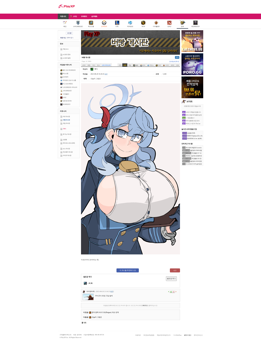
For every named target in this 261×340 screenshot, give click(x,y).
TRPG (64, 129)
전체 (177, 57)
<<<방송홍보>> (190, 118)
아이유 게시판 (67, 155)
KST (106, 74)
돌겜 (136, 65)
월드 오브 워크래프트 (69, 70)
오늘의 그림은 (97, 317)
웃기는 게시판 (67, 134)
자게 (120, 65)
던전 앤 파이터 (67, 101)
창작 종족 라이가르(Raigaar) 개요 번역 (105, 312)
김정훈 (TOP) (191, 133)
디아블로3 (156, 26)
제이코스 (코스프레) (69, 143)
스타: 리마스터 (106, 65)
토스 (98, 65)
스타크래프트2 (78, 26)
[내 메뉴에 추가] (174, 61)
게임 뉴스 (66, 49)
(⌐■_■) (90, 283)
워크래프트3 (195, 26)
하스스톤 (91, 26)
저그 (93, 65)
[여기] (144, 305)
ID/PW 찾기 (70, 38)
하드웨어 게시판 (68, 152)
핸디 (96, 69)
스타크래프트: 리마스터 (70, 87)
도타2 (169, 26)
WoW (143, 26)
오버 (143, 65)
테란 (89, 65)
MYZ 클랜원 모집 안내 (192, 120)
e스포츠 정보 (66, 54)
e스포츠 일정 (66, 58)
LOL (117, 26)
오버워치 (104, 26)
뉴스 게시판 (66, 148)
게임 (129, 65)
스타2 (84, 65)
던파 (182, 26)
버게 (124, 65)
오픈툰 (65, 139)
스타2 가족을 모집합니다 (193, 112)
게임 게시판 (66, 123)
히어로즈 (130, 26)
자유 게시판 (66, 116)
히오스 (151, 65)
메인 (64, 26)
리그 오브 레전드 (68, 83)
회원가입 (63, 38)
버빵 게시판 (66, 120)
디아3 (167, 65)
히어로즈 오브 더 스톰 (69, 80)
